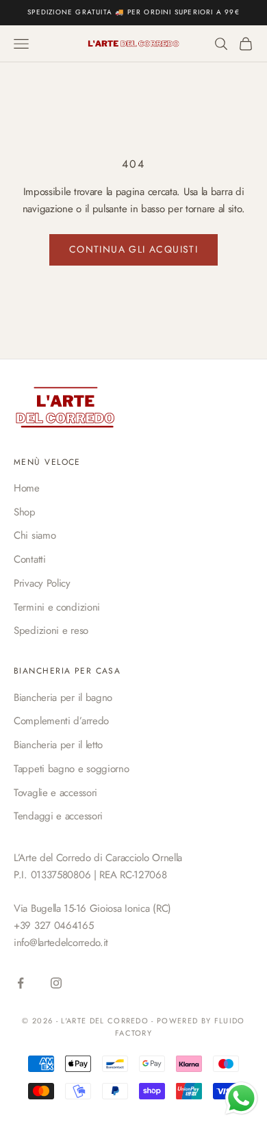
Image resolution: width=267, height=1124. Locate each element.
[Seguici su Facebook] (20, 983)
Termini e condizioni (57, 607)
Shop (25, 512)
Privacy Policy (42, 583)
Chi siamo (34, 535)
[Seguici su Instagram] (56, 983)
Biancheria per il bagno (63, 697)
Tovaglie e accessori (55, 792)
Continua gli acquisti (133, 249)
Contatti (30, 559)
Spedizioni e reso (51, 630)
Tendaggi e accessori (58, 815)
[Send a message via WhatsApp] (241, 1098)
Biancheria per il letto (58, 744)
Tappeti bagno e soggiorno (71, 768)
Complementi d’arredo (61, 720)
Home (27, 488)
